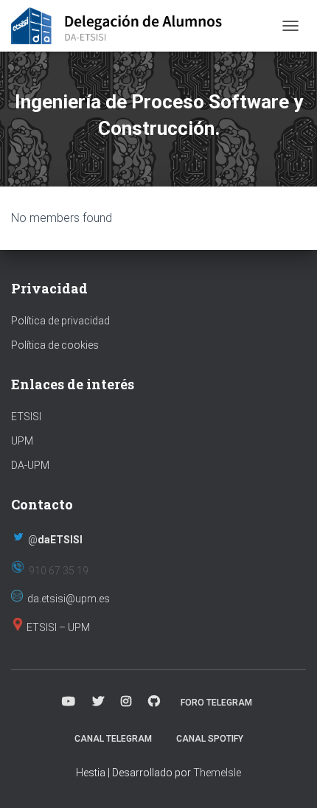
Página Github (154, 702)
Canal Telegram (113, 739)
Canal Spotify (209, 739)
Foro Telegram (216, 702)
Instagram (126, 702)
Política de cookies (55, 345)
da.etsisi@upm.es (68, 599)
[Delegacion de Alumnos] (122, 25)
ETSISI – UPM (58, 627)
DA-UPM (30, 465)
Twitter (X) (98, 702)
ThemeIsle (217, 773)
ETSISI (26, 416)
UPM (22, 441)
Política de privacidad (60, 321)
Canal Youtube (69, 702)
